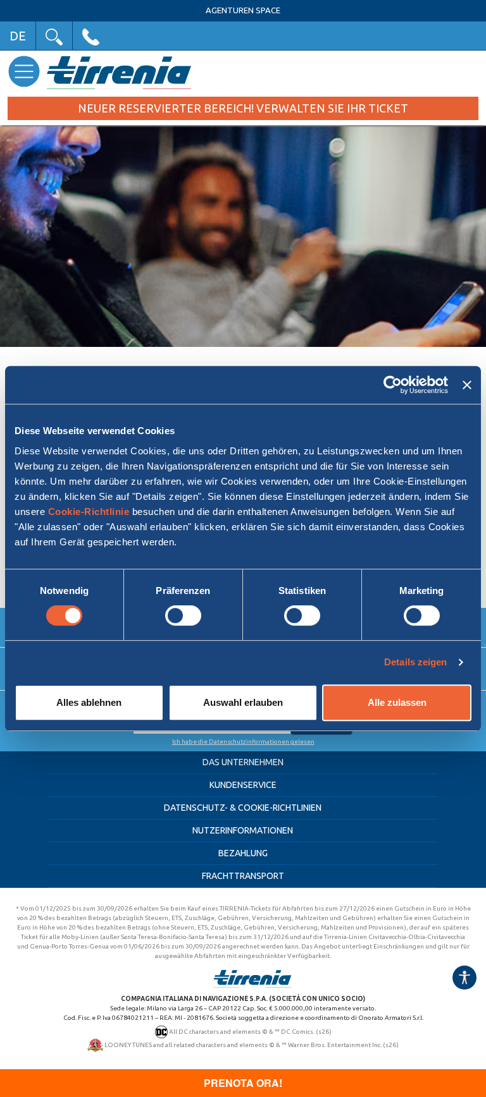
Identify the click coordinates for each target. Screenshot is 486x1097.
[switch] (183, 615)
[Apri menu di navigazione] (23, 71)
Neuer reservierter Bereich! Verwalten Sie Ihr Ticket (243, 108)
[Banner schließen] (467, 384)
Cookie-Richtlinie (89, 511)
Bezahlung (243, 853)
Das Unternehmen (243, 762)
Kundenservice (243, 785)
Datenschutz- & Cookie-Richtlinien (242, 808)
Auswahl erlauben (243, 702)
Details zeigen (415, 662)
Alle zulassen (397, 702)
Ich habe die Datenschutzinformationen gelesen (243, 741)
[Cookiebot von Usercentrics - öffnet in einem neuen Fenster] (392, 384)
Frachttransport (243, 876)
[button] (54, 35)
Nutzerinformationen (242, 830)
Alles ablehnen (89, 702)
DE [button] (17, 35)
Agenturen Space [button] (243, 10)
